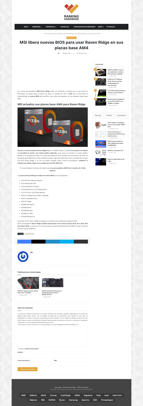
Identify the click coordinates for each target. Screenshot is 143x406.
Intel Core (117, 395)
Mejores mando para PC (115, 150)
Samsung (73, 400)
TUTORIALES (110, 27)
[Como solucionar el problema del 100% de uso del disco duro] (100, 134)
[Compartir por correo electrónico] (81, 242)
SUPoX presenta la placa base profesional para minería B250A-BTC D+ (52, 292)
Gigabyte (88, 395)
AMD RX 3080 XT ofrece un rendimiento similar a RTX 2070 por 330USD (116, 72)
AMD (23, 395)
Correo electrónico (24, 360)
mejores (33, 400)
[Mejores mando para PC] (100, 153)
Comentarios (121, 115)
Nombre (21, 352)
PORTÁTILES (64, 27)
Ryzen (62, 400)
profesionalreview (29, 234)
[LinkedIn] (53, 242)
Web (55, 360)
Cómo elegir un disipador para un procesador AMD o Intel (116, 124)
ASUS (43, 395)
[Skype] (67, 242)
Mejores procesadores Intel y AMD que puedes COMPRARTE (115, 143)
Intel (106, 395)
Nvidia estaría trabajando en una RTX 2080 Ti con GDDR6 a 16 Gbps (116, 101)
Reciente (98, 115)
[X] (38, 242)
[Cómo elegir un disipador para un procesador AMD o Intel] (100, 125)
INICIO (26, 27)
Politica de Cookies (82, 387)
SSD (95, 400)
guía (98, 395)
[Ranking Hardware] (71, 12)
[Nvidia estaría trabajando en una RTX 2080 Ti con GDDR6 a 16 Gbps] (100, 102)
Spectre (85, 400)
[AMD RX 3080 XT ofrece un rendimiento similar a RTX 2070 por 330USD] (100, 72)
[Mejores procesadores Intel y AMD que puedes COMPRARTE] (100, 144)
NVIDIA (52, 400)
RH (59, 53)
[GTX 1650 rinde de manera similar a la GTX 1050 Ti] (100, 93)
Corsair (53, 395)
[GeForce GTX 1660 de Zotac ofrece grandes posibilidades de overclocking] (100, 82)
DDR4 (77, 395)
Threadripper (107, 400)
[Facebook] (24, 242)
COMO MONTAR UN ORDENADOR (84, 27)
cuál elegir (66, 395)
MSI (43, 400)
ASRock (33, 395)
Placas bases (52, 33)
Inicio (45, 33)
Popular (109, 115)
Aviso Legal (58, 387)
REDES (100, 27)
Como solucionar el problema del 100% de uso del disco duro (116, 134)
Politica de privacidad (69, 387)
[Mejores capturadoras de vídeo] (100, 161)
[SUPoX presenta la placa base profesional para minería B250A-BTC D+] (52, 283)
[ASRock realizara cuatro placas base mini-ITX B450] (28, 283)
